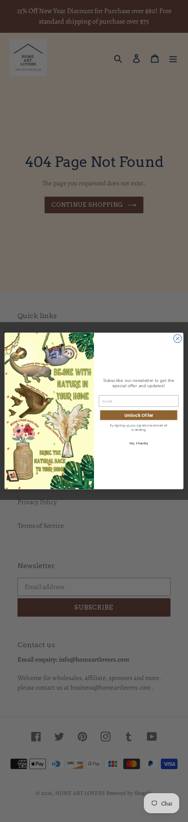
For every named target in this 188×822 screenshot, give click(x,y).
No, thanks (138, 443)
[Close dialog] (177, 339)
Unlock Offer (138, 415)
